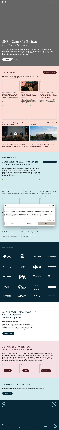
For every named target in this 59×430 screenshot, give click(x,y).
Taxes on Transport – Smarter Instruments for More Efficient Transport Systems (48, 95)
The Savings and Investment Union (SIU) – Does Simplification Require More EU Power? (15, 145)
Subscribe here (7, 393)
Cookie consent (32, 427)
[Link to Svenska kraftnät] (52, 276)
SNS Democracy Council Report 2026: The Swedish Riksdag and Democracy (42, 145)
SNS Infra (5, 232)
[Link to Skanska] (7, 276)
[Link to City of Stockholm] (37, 276)
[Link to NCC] (22, 267)
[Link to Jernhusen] (52, 256)
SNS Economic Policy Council (29, 232)
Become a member (8, 333)
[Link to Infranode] (37, 256)
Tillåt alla (46, 223)
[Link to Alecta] (22, 296)
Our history (7, 370)
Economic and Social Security (47, 192)
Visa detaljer (49, 220)
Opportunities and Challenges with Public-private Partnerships (14, 123)
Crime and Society (26, 192)
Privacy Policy (31, 426)
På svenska (48, 2)
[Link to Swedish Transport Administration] (37, 287)
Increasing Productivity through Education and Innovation (43, 123)
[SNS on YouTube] (44, 427)
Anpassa (29, 223)
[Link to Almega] (37, 296)
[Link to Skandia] (52, 267)
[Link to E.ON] (7, 256)
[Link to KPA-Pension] (7, 266)
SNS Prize (26, 370)
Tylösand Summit (46, 370)
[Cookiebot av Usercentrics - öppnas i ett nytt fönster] (49, 206)
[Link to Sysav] (22, 287)
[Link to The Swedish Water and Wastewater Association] (7, 287)
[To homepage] (4, 2)
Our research (7, 59)
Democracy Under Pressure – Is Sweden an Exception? (10, 94)
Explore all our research (49, 72)
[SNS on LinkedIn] (46, 427)
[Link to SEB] (37, 267)
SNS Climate (5, 192)
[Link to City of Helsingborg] (22, 256)
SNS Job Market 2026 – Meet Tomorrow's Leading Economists (29, 95)
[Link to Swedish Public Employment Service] (52, 295)
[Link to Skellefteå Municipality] (22, 276)
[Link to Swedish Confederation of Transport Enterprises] (52, 287)
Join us (15, 59)
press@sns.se (19, 427)
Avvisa (12, 223)
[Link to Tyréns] (7, 296)
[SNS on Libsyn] (42, 427)
